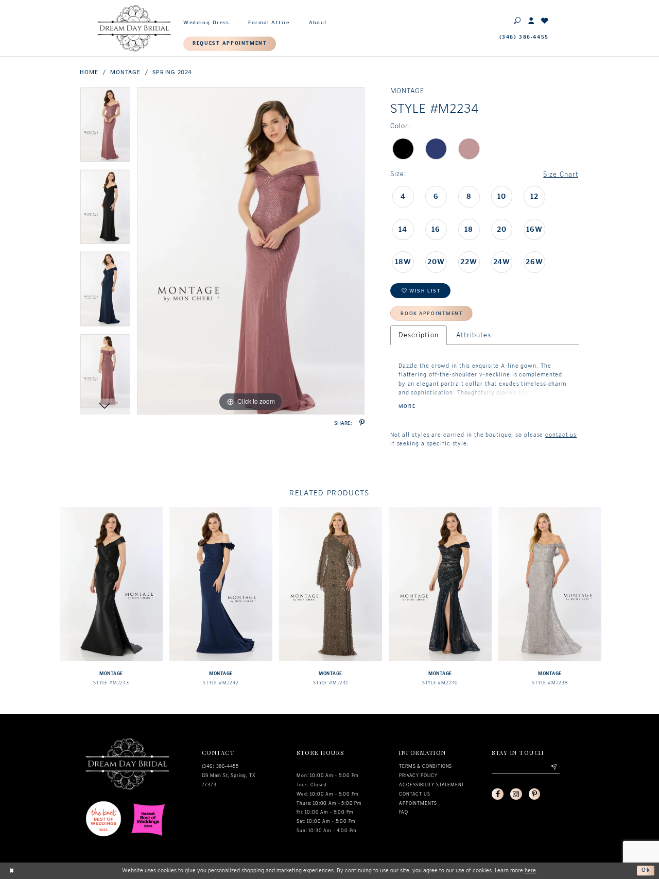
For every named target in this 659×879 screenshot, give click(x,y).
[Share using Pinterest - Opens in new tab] (362, 423)
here (530, 870)
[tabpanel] (105, 128)
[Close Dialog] (12, 870)
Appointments (418, 803)
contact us (561, 435)
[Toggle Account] (532, 20)
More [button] (406, 406)
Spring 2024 (172, 72)
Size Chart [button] (561, 174)
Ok (646, 870)
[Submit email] (553, 767)
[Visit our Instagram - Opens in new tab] (516, 794)
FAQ (403, 812)
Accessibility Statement (431, 784)
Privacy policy (418, 775)
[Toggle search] (518, 20)
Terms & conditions (425, 766)
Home (89, 72)
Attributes (474, 335)
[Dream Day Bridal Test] (134, 28)
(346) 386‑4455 (220, 766)
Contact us (414, 794)
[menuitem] (206, 21)
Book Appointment (432, 314)
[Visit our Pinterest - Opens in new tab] (534, 794)
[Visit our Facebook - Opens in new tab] (497, 794)
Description (418, 335)
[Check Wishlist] (545, 20)
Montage (125, 72)
